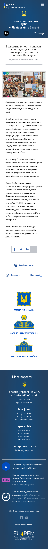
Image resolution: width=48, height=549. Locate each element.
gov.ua (10, 4)
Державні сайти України (15, 8)
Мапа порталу (22, 377)
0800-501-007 (24, 439)
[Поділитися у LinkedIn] (27, 249)
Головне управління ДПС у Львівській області (24, 24)
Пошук (41, 34)
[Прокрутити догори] (43, 535)
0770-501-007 (24, 433)
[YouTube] (26, 517)
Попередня (15, 275)
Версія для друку (26, 265)
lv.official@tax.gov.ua (24, 450)
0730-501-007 (24, 436)
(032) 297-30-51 (24, 417)
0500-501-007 (24, 431)
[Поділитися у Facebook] (15, 249)
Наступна (34, 275)
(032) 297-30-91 (24, 414)
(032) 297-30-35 (22, 419)
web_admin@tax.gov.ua (23, 485)
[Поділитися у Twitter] (21, 249)
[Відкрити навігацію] (42, 4)
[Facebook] (21, 517)
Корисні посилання (24, 524)
